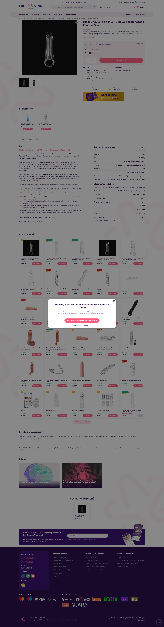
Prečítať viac (84, 316)
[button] (82, 325)
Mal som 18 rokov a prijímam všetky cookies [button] (82, 320)
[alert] (82, 313)
